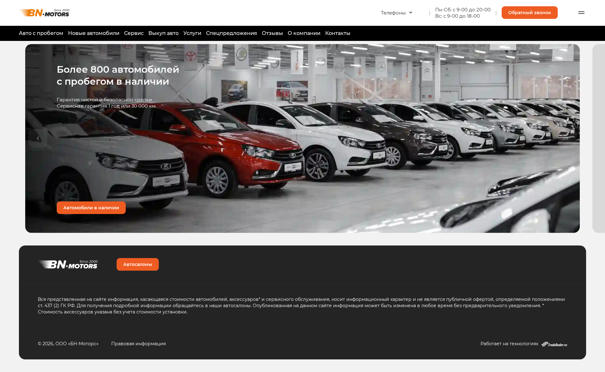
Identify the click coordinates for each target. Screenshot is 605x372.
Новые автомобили (93, 33)
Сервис (134, 33)
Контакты (337, 33)
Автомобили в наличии (91, 208)
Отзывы (272, 33)
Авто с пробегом (41, 33)
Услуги (192, 33)
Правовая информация (138, 344)
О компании (304, 33)
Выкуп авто (163, 33)
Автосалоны (137, 264)
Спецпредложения (231, 33)
